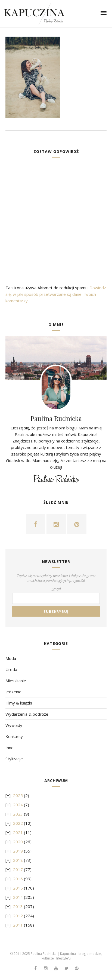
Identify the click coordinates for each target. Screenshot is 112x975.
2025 (18, 795)
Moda (10, 658)
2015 (18, 888)
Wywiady (13, 725)
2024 (18, 804)
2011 (18, 925)
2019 (18, 851)
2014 (18, 897)
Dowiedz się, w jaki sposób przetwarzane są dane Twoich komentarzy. (55, 294)
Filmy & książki (18, 703)
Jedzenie (13, 691)
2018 (18, 860)
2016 (18, 878)
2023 (18, 814)
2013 (18, 906)
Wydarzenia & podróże (26, 714)
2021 (18, 832)
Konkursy (14, 736)
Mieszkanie (15, 680)
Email (56, 589)
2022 (18, 823)
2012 (18, 915)
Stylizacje (14, 758)
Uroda (11, 669)
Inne (9, 747)
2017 (18, 869)
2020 (18, 841)
